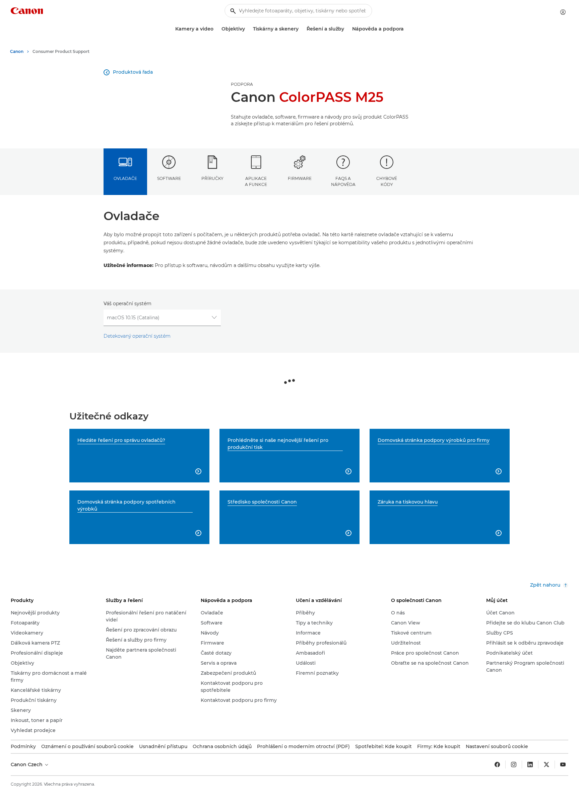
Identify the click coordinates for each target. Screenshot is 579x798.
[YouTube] (563, 764)
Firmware (300, 178)
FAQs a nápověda (343, 181)
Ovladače (125, 178)
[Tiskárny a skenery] (301, 28)
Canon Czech (27, 764)
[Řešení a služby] (346, 28)
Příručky (212, 178)
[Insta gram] (513, 764)
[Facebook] (497, 764)
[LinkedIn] (530, 764)
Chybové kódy (386, 181)
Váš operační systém (127, 304)
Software (169, 178)
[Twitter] (546, 764)
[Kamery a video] (216, 28)
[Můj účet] (563, 12)
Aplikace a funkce (256, 181)
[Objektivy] (247, 28)
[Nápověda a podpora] (406, 28)
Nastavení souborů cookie (497, 746)
